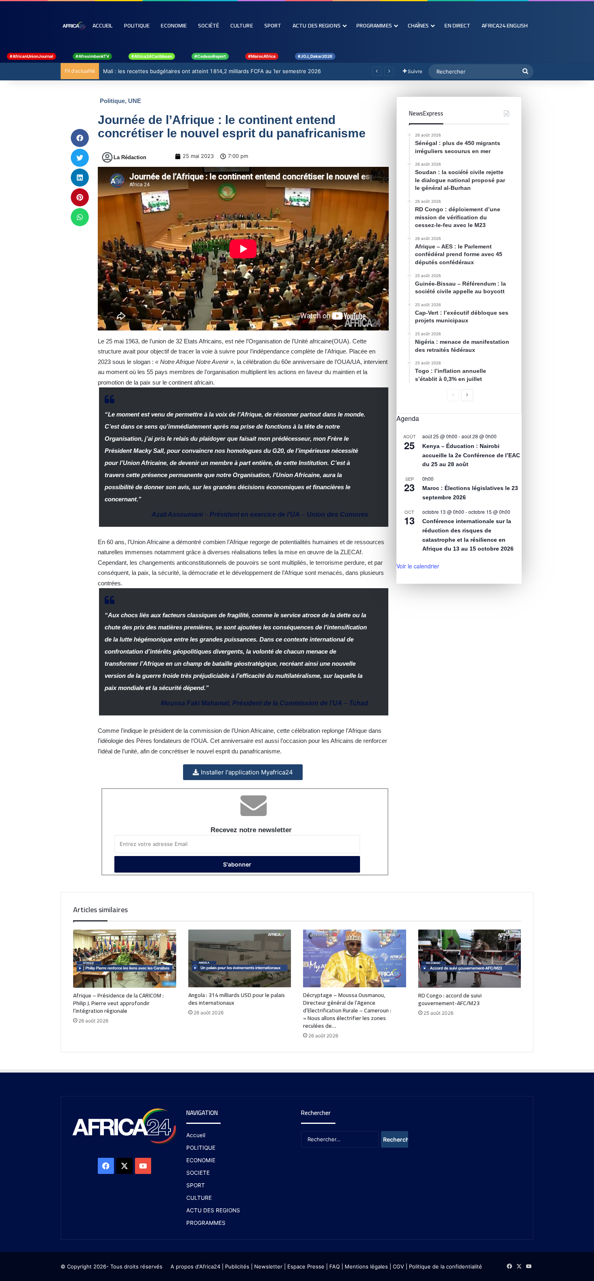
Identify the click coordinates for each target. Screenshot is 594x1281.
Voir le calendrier (417, 566)
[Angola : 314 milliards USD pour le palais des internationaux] (239, 958)
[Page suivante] (467, 395)
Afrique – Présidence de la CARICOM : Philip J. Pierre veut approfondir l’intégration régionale (118, 1003)
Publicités (237, 1266)
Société (208, 25)
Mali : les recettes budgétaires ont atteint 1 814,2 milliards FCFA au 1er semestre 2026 (212, 71)
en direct (457, 25)
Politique (137, 25)
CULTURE (199, 1198)
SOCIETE (198, 1173)
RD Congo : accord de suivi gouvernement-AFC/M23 (450, 999)
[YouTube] (143, 1166)
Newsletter (268, 1266)
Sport (273, 25)
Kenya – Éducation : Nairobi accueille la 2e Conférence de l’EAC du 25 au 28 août (471, 455)
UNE (134, 100)
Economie (174, 25)
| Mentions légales (364, 1266)
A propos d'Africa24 (195, 1266)
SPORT (195, 1185)
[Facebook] (106, 1166)
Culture (241, 25)
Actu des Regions (317, 25)
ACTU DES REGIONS (213, 1210)
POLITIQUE (200, 1147)
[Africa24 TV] (74, 25)
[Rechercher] (525, 71)
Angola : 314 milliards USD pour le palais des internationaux (236, 999)
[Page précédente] (453, 395)
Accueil (103, 25)
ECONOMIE (200, 1160)
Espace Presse (305, 1266)
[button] (80, 138)
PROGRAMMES (374, 25)
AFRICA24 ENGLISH (505, 25)
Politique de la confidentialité (445, 1266)
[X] (124, 1166)
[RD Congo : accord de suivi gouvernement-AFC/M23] (469, 959)
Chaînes (418, 25)
